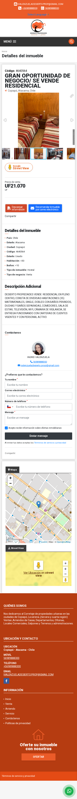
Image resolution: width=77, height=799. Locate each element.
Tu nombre (11, 379)
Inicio (4, 51)
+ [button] (10, 478)
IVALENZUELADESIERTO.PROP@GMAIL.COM (29, 674)
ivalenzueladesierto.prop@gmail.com (40, 365)
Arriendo (10, 708)
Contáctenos (12, 718)
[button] (72, 96)
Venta (8, 703)
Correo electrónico (16, 390)
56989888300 (52, 8)
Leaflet (44, 541)
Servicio (9, 713)
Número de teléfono (16, 401)
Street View (21, 167)
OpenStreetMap (64, 541)
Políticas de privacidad (17, 723)
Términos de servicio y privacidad (50, 443)
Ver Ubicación (32, 572)
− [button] (10, 483)
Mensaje (10, 412)
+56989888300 (29, 8)
